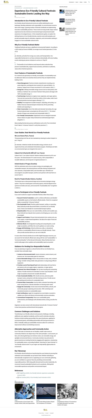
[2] (44, 100)
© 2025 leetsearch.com (46, 415)
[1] (15, 64)
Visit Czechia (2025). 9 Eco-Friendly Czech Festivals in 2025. (35, 377)
